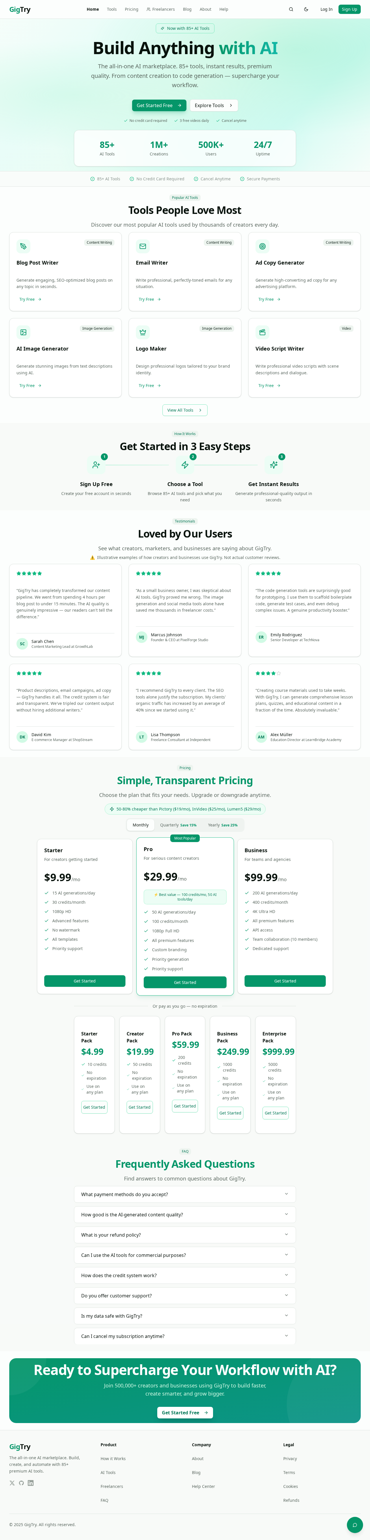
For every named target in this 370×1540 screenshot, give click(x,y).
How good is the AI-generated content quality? (132, 1214)
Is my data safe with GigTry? (111, 1316)
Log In (327, 9)
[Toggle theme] (306, 9)
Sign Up (349, 9)
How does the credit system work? (119, 1275)
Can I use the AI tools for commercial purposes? (133, 1255)
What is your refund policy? (111, 1235)
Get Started (85, 981)
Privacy (290, 1458)
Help (223, 9)
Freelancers (163, 9)
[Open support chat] (355, 1525)
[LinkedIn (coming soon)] (31, 1483)
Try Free (27, 299)
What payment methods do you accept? (124, 1194)
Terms (289, 1472)
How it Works (113, 1458)
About (205, 9)
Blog (187, 9)
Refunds (291, 1500)
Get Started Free (155, 105)
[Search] (291, 9)
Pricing (131, 9)
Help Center (203, 1486)
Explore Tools (209, 105)
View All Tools (180, 410)
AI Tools (108, 1472)
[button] (65, 271)
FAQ (104, 1500)
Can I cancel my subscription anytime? (122, 1336)
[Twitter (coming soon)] (12, 1483)
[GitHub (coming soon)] (21, 1483)
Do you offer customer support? (116, 1295)
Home (93, 9)
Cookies (290, 1486)
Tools (112, 9)
